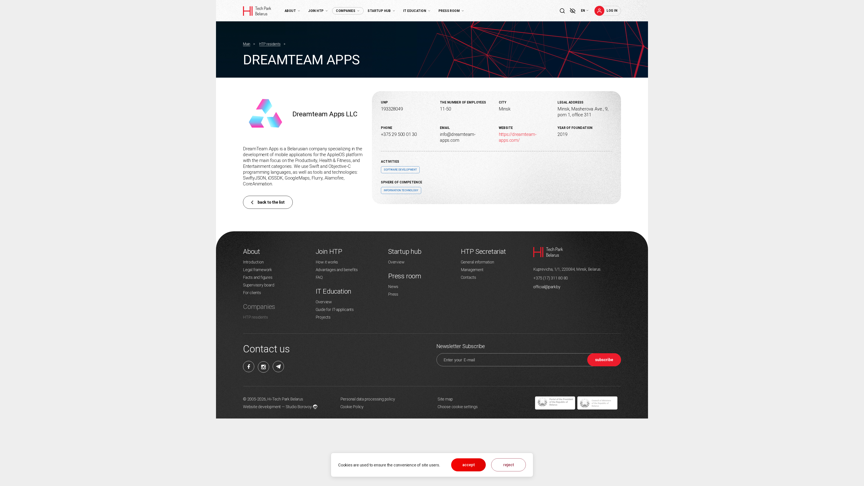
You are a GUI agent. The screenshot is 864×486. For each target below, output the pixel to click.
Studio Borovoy (299, 406)
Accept (468, 465)
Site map (445, 399)
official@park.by (546, 286)
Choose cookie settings (458, 406)
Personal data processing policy (367, 399)
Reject (508, 465)
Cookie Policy (352, 406)
